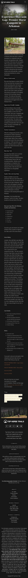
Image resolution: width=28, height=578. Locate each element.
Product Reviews (14, 493)
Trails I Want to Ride (14, 508)
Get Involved (14, 496)
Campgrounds (14, 517)
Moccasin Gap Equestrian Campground (13, 398)
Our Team (14, 491)
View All (14, 505)
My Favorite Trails (14, 507)
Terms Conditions (14, 498)
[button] (6, 426)
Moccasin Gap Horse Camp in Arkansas (13, 395)
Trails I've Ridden (14, 510)
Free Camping (14, 522)
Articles (14, 495)
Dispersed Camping (14, 518)
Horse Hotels (14, 520)
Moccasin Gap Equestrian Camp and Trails (12, 400)
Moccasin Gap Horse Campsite (11, 396)
